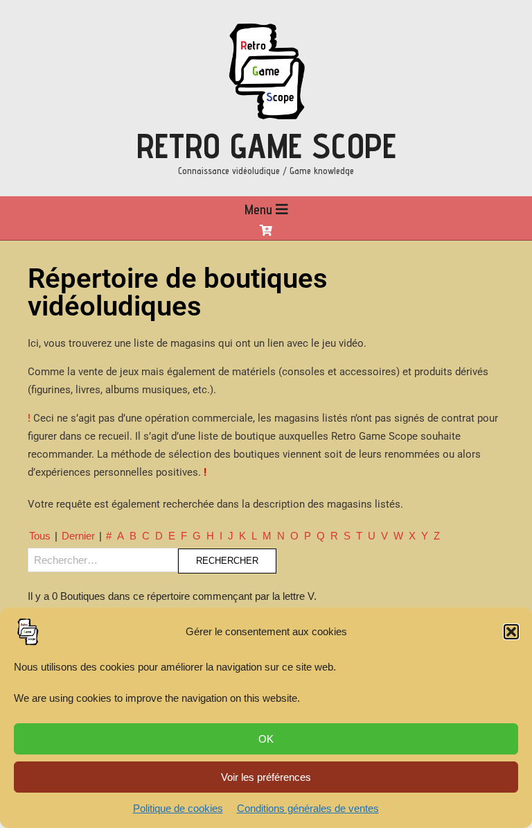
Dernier (78, 536)
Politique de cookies (178, 808)
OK (266, 739)
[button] (511, 632)
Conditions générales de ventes (308, 808)
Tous (40, 536)
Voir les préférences (266, 777)
